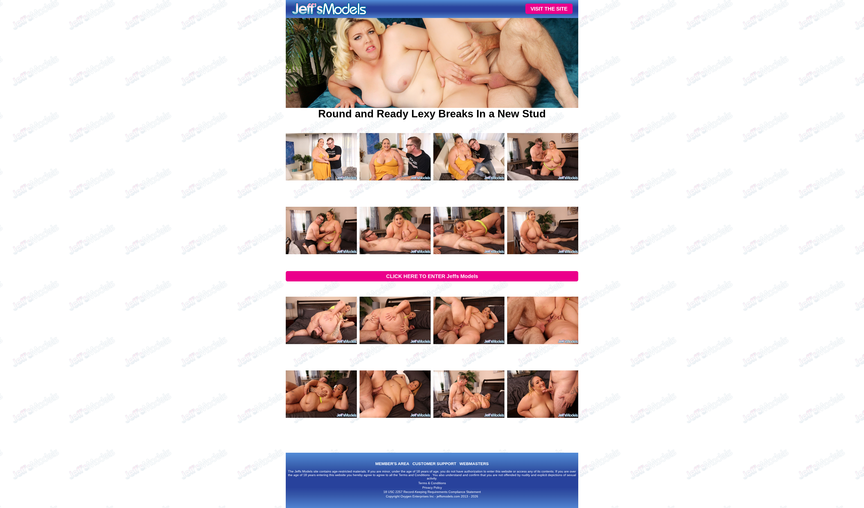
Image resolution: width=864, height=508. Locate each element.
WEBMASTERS (474, 464)
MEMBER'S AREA (392, 464)
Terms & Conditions (432, 483)
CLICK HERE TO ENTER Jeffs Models (432, 276)
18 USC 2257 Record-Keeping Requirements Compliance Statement (432, 492)
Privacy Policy (432, 487)
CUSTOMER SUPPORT (434, 464)
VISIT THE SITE (549, 9)
